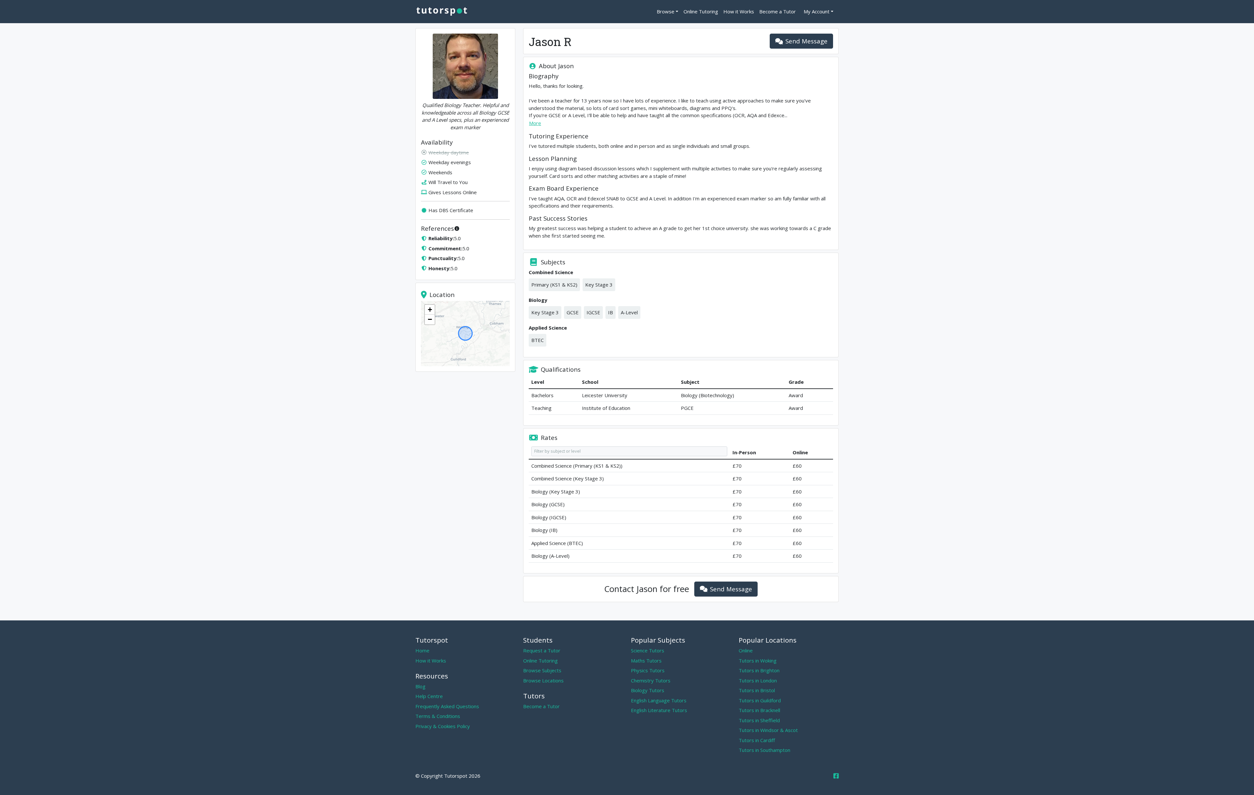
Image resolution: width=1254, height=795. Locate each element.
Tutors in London (758, 680)
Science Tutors (647, 650)
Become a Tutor (777, 11)
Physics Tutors (648, 670)
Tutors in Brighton (759, 670)
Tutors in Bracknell (759, 710)
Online (746, 650)
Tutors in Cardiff (757, 740)
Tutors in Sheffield (759, 720)
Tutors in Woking (758, 660)
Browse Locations (543, 680)
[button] (430, 310)
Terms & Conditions (437, 716)
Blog (420, 686)
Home (422, 650)
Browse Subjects (542, 670)
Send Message (806, 41)
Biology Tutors (647, 690)
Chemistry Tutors (650, 680)
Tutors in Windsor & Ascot (768, 730)
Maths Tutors (646, 660)
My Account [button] (816, 11)
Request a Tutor (541, 650)
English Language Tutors (658, 700)
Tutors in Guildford (760, 700)
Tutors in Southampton (764, 750)
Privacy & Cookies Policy (442, 726)
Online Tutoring (700, 11)
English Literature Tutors (659, 710)
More (535, 123)
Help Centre (429, 696)
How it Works (738, 11)
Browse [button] (665, 11)
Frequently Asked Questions (447, 706)
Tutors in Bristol (757, 690)
